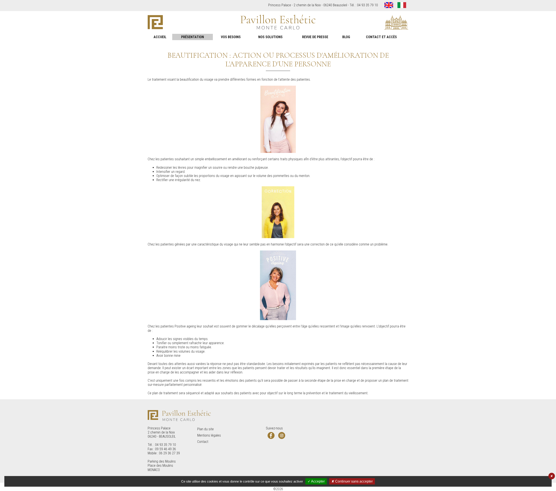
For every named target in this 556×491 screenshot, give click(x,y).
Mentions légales (209, 435)
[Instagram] (281, 435)
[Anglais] (388, 5)
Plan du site (205, 429)
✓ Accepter (316, 481)
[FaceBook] (271, 435)
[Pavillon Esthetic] (278, 22)
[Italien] (401, 5)
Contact (202, 442)
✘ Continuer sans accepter (352, 481)
